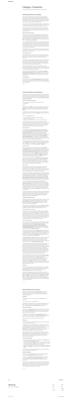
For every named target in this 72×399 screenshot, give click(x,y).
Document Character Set (27, 132)
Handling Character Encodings (32, 14)
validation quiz (28, 305)
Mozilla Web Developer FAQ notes (37, 241)
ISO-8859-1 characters (38, 224)
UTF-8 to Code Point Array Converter (29, 73)
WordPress (62, 396)
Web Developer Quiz (38, 291)
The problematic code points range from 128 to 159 (31, 150)
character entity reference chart (28, 227)
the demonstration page (36, 78)
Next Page (61, 379)
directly (35, 194)
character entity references (27, 98)
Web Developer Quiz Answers (31, 289)
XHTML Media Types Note (31, 354)
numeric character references (43, 97)
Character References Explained (32, 92)
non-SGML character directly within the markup (35, 176)
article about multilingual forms (31, 39)
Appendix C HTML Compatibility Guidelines (35, 357)
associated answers (36, 305)
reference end (29, 115)
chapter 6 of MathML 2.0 (35, 228)
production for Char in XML (27, 183)
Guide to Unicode (39, 256)
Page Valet (38, 188)
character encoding (27, 135)
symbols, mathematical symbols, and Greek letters (34, 225)
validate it (42, 298)
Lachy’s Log (10, 1)
